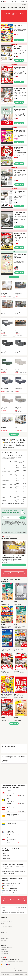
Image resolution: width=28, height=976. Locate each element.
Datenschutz (3, 968)
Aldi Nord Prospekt (4, 938)
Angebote (14, 910)
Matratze (5, 760)
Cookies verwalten (18, 970)
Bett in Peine (6, 855)
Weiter (22, 517)
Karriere (2, 923)
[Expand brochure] (7, 33)
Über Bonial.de (4, 919)
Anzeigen (24, 4)
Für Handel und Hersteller (6, 921)
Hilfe (2, 966)
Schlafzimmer (5, 912)
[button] (14, 33)
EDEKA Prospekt (4, 929)
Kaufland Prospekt (4, 931)
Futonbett (21, 749)
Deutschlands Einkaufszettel (7, 947)
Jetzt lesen (14, 564)
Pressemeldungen (4, 953)
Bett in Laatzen (6, 858)
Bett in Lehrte (6, 857)
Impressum (16, 966)
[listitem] (7, 289)
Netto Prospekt (4, 940)
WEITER (14, 18)
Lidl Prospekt (3, 942)
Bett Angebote (21, 870)
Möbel (19, 910)
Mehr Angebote (14, 434)
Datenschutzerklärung (16, 529)
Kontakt (15, 968)
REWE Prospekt (4, 932)
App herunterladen (4, 951)
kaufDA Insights (4, 949)
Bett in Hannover (7, 853)
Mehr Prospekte (14, 277)
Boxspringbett (6, 749)
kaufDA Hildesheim (6, 910)
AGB (2, 970)
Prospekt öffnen (19, 40)
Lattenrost (14, 749)
